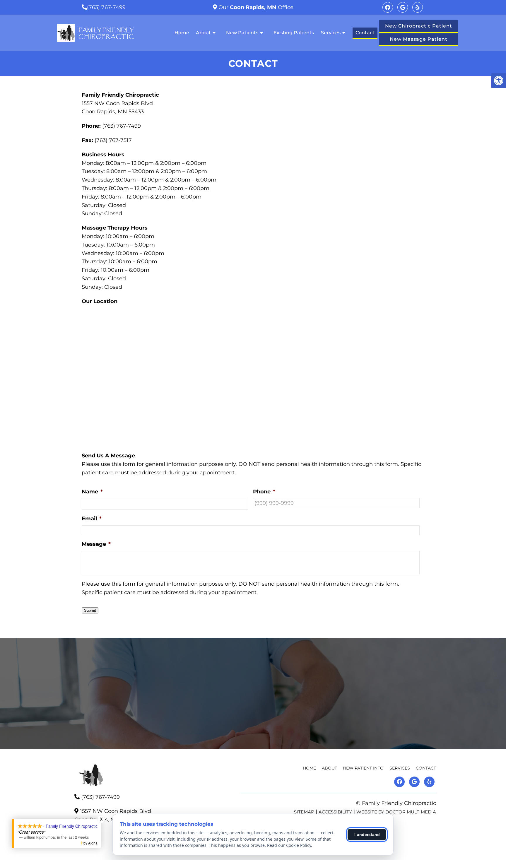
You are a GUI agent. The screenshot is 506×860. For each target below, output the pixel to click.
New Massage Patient (418, 39)
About (203, 32)
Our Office (255, 7)
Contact (365, 32)
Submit (90, 610)
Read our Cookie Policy (289, 845)
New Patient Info (363, 768)
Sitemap (304, 812)
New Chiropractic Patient (418, 26)
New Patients (242, 32)
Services (331, 32)
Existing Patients (293, 32)
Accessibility (335, 812)
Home (182, 32)
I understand (367, 834)
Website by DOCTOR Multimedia (396, 812)
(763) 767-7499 (106, 7)
